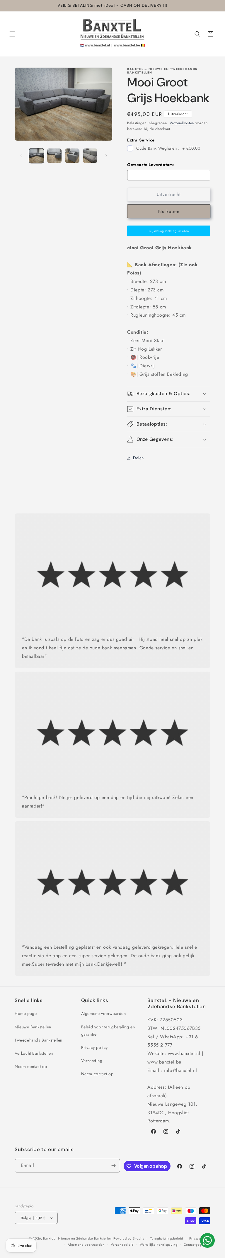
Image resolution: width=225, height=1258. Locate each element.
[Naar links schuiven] (21, 155)
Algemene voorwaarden (103, 1013)
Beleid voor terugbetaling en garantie (108, 1030)
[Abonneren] (113, 1165)
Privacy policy (94, 1047)
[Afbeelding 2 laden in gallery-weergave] (54, 155)
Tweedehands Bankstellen (38, 1040)
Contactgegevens (197, 1244)
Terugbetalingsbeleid (166, 1238)
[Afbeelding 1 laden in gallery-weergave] (36, 155)
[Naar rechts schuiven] (106, 155)
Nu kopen (169, 211)
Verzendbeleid (122, 1244)
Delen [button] (138, 458)
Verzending (92, 1061)
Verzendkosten (182, 123)
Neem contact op (31, 1066)
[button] (12, 34)
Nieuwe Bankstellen (33, 1027)
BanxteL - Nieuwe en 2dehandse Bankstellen (77, 1238)
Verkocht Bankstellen (34, 1053)
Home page (26, 1013)
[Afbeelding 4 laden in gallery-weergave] (90, 155)
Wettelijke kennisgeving (159, 1244)
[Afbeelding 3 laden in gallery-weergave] (72, 155)
